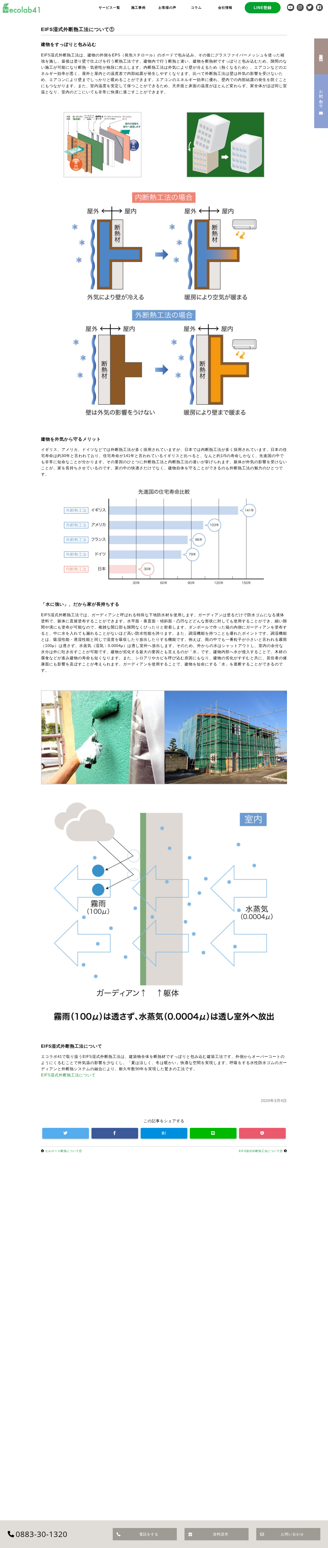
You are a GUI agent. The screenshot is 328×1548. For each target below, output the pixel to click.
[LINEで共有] (213, 1133)
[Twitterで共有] (65, 1133)
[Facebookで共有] (114, 1133)
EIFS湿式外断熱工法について (68, 1075)
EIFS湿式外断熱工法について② (261, 1150)
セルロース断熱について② (63, 1150)
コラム (196, 7)
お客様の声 (167, 7)
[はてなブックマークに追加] (164, 1133)
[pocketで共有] (262, 1133)
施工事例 (138, 7)
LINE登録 (263, 7)
